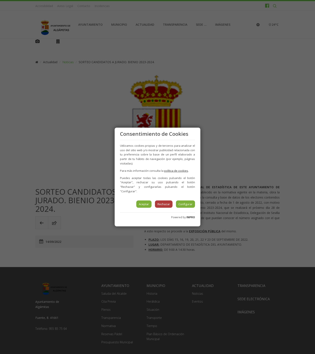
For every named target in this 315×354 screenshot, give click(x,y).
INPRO (190, 217)
